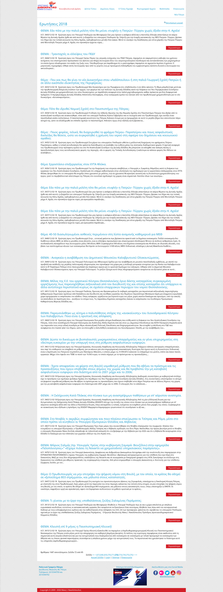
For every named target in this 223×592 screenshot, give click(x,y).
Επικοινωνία (126, 557)
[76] (131, 555)
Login (107, 557)
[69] (105, 555)
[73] (120, 555)
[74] (124, 555)
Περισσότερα (174, 47)
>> (136, 555)
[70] (109, 555)
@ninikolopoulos (167, 576)
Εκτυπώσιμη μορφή (174, 23)
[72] (116, 555)
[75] (127, 555)
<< (93, 555)
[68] (101, 555)
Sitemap (115, 557)
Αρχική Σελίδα (97, 557)
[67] (98, 555)
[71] (113, 555)
